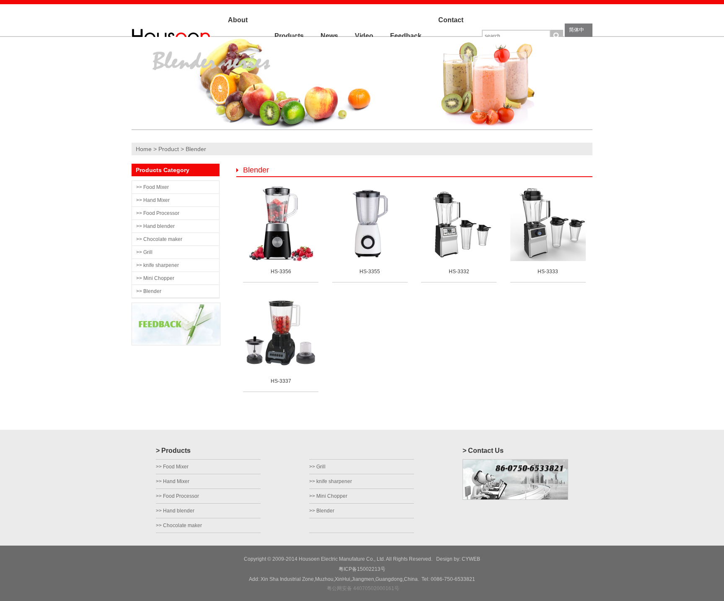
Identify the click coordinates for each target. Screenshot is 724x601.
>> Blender (148, 291)
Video (364, 35)
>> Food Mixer (152, 187)
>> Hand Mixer (153, 200)
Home (144, 149)
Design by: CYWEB (457, 559)
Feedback (405, 35)
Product (168, 149)
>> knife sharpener (157, 265)
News (329, 35)
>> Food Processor (157, 213)
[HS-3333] (548, 259)
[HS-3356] (281, 259)
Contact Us (450, 35)
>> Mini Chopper (155, 278)
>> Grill (144, 252)
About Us (238, 35)
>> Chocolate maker (159, 239)
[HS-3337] (280, 369)
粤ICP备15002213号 (362, 569)
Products (289, 35)
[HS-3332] (458, 259)
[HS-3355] (370, 259)
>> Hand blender (155, 226)
